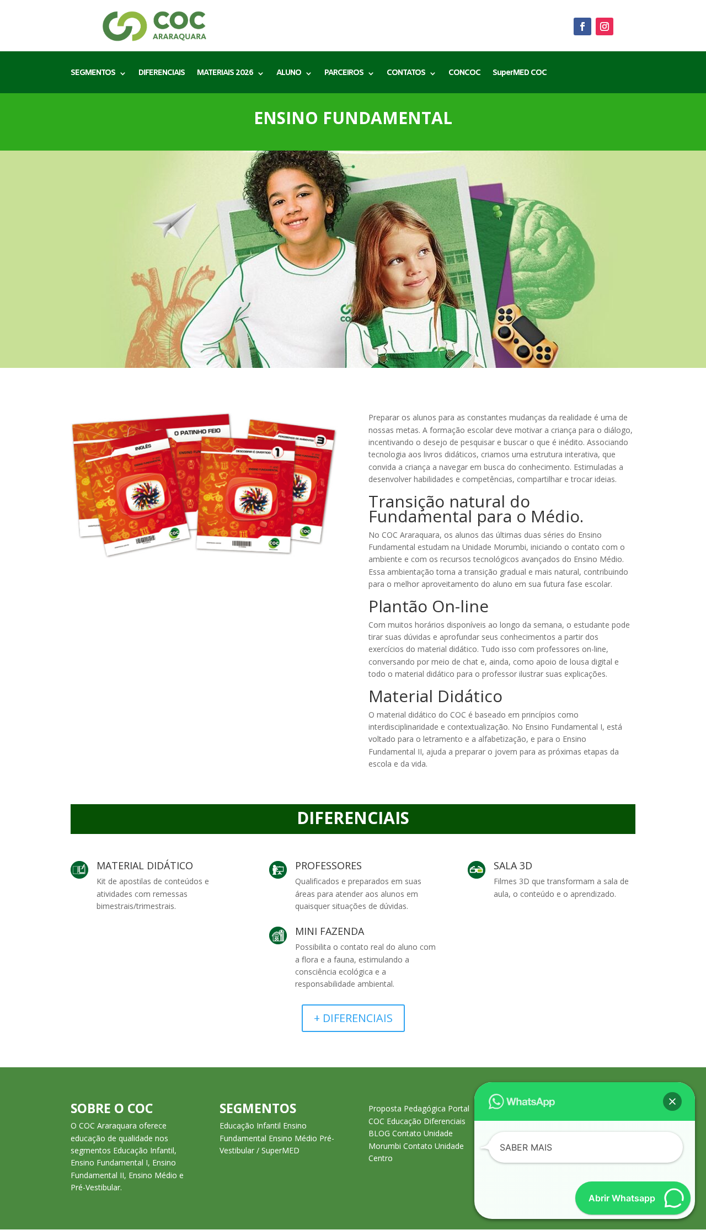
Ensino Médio (293, 1138)
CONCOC (464, 73)
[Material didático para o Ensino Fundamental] (204, 555)
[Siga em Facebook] (582, 26)
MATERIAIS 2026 (225, 73)
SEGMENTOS (93, 73)
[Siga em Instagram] (604, 26)
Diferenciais (445, 1121)
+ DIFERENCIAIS (353, 1017)
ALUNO (288, 73)
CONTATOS (406, 73)
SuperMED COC (520, 73)
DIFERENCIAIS (161, 73)
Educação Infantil (250, 1125)
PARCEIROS (343, 73)
